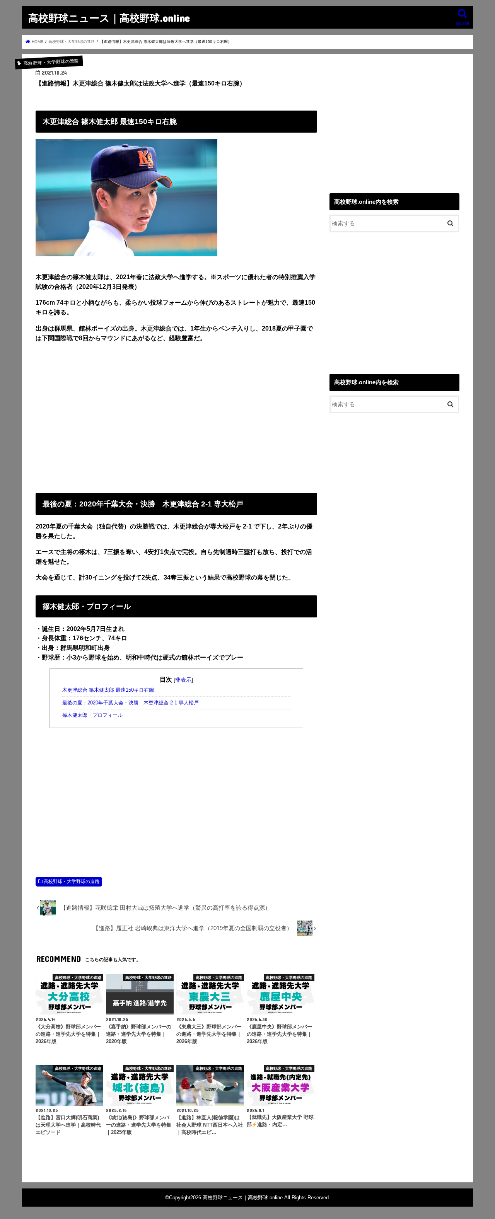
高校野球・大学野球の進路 (71, 881)
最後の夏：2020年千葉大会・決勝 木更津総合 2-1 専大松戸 (130, 703)
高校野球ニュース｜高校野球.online (109, 18)
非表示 (183, 680)
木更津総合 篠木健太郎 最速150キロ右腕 (108, 690)
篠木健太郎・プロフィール (92, 715)
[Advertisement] (176, 416)
